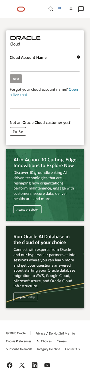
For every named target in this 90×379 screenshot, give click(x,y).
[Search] (51, 9)
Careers (62, 341)
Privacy (40, 333)
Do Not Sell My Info (62, 333)
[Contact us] (81, 9)
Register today (24, 297)
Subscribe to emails (19, 349)
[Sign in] (71, 9)
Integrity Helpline (48, 349)
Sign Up (18, 131)
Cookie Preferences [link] (19, 341)
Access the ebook (27, 209)
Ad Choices (44, 341)
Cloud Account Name (43, 57)
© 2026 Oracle (16, 333)
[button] (9, 9)
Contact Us (72, 349)
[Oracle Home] (21, 9)
